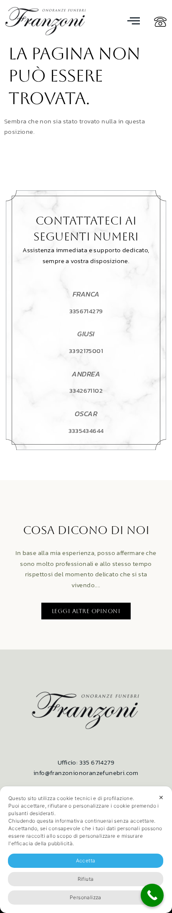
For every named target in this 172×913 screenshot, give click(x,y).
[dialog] (86, 849)
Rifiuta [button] (86, 879)
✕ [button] (161, 797)
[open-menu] (134, 21)
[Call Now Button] (152, 895)
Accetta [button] (86, 860)
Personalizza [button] (85, 897)
